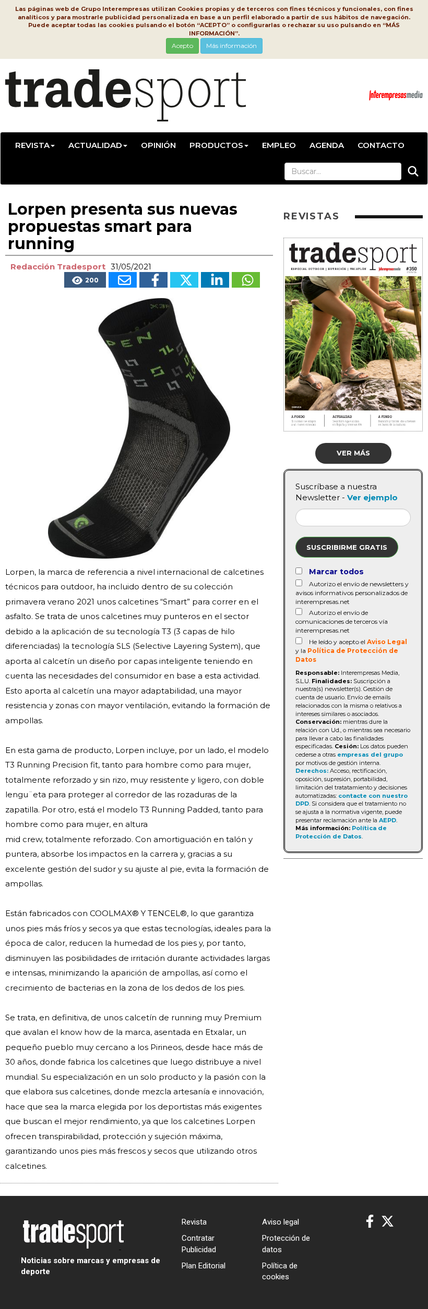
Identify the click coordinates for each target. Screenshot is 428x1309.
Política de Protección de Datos (341, 832)
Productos (216, 145)
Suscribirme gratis (346, 547)
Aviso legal (280, 1222)
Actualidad (95, 145)
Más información (231, 46)
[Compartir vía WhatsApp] (246, 280)
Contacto (381, 145)
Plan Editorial (203, 1265)
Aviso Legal (387, 642)
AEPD (387, 820)
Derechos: (311, 770)
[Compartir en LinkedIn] (215, 280)
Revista (32, 145)
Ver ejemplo (372, 497)
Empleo (279, 145)
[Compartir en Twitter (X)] (184, 280)
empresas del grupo (370, 754)
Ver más (353, 453)
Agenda (327, 145)
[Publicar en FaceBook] (153, 280)
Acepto (182, 46)
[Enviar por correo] (123, 280)
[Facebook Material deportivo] (369, 1221)
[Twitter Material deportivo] (387, 1221)
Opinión (158, 145)
